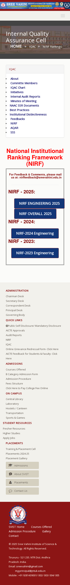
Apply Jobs (9, 438)
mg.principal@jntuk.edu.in (30, 571)
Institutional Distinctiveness (28, 114)
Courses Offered (16, 369)
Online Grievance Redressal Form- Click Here (32, 349)
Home (16, 46)
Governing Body (15, 315)
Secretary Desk (15, 301)
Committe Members (23, 83)
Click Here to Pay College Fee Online (27, 388)
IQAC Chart (17, 87)
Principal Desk (14, 310)
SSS (12, 132)
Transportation (15, 413)
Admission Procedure (18, 379)
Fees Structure (14, 383)
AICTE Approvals (15, 330)
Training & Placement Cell (21, 449)
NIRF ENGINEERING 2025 (39, 203)
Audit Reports (14, 335)
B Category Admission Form (22, 374)
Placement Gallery (16, 458)
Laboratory (12, 403)
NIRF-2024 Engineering (35, 233)
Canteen (22, 408)
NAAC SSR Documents (24, 105)
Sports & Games (15, 417)
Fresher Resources (14, 428)
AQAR (13, 128)
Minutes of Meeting (23, 101)
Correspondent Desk (18, 305)
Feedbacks (17, 119)
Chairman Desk (15, 296)
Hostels (10, 408)
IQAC (8, 344)
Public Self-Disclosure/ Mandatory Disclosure (34, 325)
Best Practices (19, 110)
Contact (14, 536)
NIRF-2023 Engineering (35, 253)
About (13, 78)
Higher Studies (11, 433)
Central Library (14, 399)
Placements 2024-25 (17, 453)
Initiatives (16, 92)
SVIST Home (16, 527)
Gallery (46, 531)
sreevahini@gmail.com (29, 566)
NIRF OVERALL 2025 (35, 213)
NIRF (13, 123)
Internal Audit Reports (24, 96)
